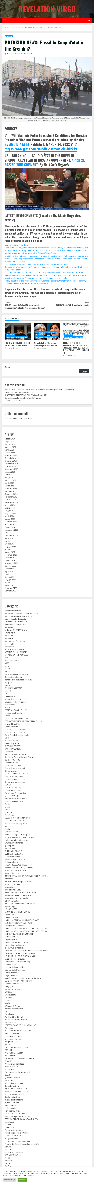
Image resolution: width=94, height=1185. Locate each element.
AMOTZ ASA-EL (19, 144)
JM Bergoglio (10, 906)
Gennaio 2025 (10, 491)
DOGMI (8, 785)
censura (8, 707)
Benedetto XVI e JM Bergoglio (17, 674)
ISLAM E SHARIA (11, 901)
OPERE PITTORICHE (13, 400)
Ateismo (8, 666)
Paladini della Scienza (14, 1008)
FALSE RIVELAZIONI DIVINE (16, 820)
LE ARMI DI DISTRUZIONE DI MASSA (20, 956)
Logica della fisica (12, 972)
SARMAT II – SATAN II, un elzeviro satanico (72, 303)
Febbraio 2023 (11, 555)
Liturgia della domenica (15, 967)
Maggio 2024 (10, 513)
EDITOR (17, 164)
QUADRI (8, 1075)
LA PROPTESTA (11, 936)
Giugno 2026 (10, 444)
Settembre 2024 (11, 502)
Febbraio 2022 (11, 588)
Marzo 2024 (10, 519)
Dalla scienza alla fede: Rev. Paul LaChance (23, 398)
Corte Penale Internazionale (17, 735)
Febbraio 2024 (11, 521)
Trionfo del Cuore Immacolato (17, 1141)
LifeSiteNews (10, 964)
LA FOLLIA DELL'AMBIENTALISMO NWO (22, 920)
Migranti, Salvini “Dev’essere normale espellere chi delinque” (46, 344)
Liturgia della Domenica (15, 970)
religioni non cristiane (14, 1083)
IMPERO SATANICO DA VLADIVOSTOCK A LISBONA (26, 876)
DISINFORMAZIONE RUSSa (16, 773)
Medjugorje (10, 986)
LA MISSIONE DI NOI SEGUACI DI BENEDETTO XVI (26, 928)
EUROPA (8, 812)
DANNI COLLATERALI (14, 749)
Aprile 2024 (9, 516)
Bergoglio (9, 682)
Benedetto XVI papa (13, 677)
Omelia (8, 1000)
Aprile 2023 (9, 549)
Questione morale (12, 1077)
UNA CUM (9, 1149)
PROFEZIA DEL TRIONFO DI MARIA (19, 1058)
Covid (7, 738)
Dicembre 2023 (11, 527)
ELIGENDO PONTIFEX (14, 801)
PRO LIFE (8, 1050)
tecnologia (9, 1122)
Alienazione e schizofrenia (16, 621)
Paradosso (9, 1014)
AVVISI (7, 671)
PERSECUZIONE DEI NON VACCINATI (20, 1025)
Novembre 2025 (11, 463)
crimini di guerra (12, 743)
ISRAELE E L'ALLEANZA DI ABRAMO (20, 903)
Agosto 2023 (10, 538)
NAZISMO (9, 997)
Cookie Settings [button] (9, 1180)
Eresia (7, 804)
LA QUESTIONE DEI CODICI (16, 942)
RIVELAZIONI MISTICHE (15, 1094)
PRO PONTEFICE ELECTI (15, 1053)
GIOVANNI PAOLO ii (13, 831)
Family (7, 829)
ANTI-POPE (9, 644)
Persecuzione (10, 1022)
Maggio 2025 (10, 480)
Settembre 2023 (11, 535)
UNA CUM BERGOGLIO (14, 1152)
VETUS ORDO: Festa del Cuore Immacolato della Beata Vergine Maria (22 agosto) (39, 389)
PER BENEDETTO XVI (14, 1017)
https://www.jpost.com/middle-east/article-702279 (41, 148)
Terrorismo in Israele (14, 1130)
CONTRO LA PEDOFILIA (15, 732)
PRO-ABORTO (11, 1055)
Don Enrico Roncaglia (14, 787)
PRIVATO (8, 1044)
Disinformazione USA (14, 776)
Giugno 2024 (10, 510)
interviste (9, 878)
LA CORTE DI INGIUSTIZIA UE (17, 912)
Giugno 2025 (10, 477)
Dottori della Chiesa (13, 790)
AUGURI (8, 668)
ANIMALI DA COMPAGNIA (16, 630)
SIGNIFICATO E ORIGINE (15, 1113)
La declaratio (10, 914)
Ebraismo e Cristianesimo (15, 793)
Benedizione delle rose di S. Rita (18, 680)
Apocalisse (8, 36)
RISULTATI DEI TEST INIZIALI (17, 1091)
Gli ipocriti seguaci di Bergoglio (18, 834)
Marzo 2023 (10, 552)
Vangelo (8, 1160)
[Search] (89, 20)
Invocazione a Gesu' (13, 890)
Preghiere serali (11, 1042)
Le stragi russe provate (15, 959)
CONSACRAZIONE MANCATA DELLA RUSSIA (23, 721)
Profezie (8, 1061)
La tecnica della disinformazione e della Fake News (26, 950)
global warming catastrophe (17, 840)
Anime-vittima (11, 633)
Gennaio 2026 (10, 458)
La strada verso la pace (14, 945)
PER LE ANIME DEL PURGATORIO (19, 1019)
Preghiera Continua (13, 1036)
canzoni (8, 691)
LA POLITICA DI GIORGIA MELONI (19, 934)
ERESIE (7, 809)
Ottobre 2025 (10, 466)
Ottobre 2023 (10, 532)
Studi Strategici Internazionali (17, 1116)
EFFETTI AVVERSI (12, 796)
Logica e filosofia (12, 975)
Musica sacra (10, 995)
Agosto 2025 (10, 472)
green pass (9, 845)
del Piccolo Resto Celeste (15, 754)
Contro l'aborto (11, 726)
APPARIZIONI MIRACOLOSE (16, 655)
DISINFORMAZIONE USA (15, 779)
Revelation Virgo (47, 9)
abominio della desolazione (16, 619)
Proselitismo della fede (14, 1064)
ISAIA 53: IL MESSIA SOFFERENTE (19, 392)
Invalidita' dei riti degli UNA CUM (18, 881)
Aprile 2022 (9, 582)
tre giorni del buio (12, 1138)
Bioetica (8, 685)
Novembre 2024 (11, 497)
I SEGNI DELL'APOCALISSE (16, 865)
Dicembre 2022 (11, 560)
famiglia (8, 826)
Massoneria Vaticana (14, 983)
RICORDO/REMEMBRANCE (16, 1088)
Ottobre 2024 (10, 499)
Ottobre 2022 (10, 566)
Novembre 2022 (11, 563)
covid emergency (12, 740)
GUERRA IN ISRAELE (13, 851)
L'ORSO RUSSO (11, 909)
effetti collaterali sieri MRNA (17, 798)
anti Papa (9, 635)
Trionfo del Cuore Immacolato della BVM (22, 1144)
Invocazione (10, 887)
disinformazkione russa (15, 782)
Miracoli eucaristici (13, 989)
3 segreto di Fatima (13, 610)
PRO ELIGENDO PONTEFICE (16, 1047)
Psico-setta (9, 1069)
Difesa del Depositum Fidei (16, 765)
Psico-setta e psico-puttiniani (17, 1072)
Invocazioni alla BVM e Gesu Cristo (19, 895)
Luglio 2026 (10, 441)
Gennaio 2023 (10, 557)
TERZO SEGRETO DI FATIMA (17, 1133)
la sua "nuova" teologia (14, 948)
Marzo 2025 (10, 486)
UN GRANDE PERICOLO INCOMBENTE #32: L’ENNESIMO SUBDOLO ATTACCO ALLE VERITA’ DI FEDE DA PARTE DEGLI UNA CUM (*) (76, 331)
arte (6, 657)
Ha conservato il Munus (15, 859)
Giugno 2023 (10, 544)
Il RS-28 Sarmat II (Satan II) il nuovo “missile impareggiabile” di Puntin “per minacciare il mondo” (25, 305)
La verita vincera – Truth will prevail (20, 953)
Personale (9, 1028)
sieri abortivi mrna (12, 1111)
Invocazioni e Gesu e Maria (16, 898)
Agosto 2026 (10, 439)
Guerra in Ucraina (12, 856)
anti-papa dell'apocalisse (15, 641)
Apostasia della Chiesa (14, 649)
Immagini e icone (12, 873)
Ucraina (8, 1147)
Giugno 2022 (10, 577)
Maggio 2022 (10, 579)
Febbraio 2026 (11, 455)
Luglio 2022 (10, 574)
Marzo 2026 (10, 452)
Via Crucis (9, 1166)
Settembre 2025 (11, 469)
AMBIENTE (9, 627)
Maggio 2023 (10, 546)
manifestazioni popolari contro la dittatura (23, 978)
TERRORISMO (10, 1127)
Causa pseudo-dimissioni (15, 702)
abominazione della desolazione (46, 332)
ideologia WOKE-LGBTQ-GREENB (17, 337)
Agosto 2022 (10, 571)
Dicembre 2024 (11, 494)
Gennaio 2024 (10, 524)
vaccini (7, 1158)
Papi (6, 1011)
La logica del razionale (14, 925)
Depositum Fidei (11, 762)
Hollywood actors (12, 862)
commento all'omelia (13, 713)
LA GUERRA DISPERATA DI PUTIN (19, 923)
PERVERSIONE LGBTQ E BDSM (18, 1030)
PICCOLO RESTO (12, 1033)
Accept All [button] (22, 1180)
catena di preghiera (13, 699)
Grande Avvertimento (14, 843)
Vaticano (8, 1163)
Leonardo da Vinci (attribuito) (17, 961)
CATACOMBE (10, 696)
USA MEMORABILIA (13, 1155)
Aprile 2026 (9, 450)
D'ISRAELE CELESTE (13, 746)
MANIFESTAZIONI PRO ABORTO (18, 981)
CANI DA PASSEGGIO (13, 688)
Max (8, 54)
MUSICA (8, 992)
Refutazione (10, 1080)
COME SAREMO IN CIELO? (16, 710)
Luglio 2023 (10, 541)
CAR (6, 693)
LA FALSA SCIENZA (13, 917)
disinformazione (12, 771)
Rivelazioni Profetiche (14, 1100)
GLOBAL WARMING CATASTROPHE (20, 837)
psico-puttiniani (11, 1066)
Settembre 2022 (11, 568)
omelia (7, 1003)
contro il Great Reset (13, 724)
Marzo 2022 (10, 585)
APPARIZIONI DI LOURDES (16, 652)
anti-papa (9, 638)
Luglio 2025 (10, 474)
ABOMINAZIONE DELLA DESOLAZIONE (21, 613)
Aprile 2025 (9, 483)
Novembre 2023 (11, 530)
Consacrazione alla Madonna (17, 718)
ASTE (7, 663)
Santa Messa (10, 1105)
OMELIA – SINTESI (12, 1006)
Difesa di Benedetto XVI (15, 768)
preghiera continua (13, 1039)
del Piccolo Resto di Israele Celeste (19, 757)
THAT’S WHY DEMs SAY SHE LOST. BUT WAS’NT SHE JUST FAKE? (18, 331)
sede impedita (11, 1108)
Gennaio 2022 (10, 591)
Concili (7, 715)
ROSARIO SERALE (12, 1102)
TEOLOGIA (9, 1124)
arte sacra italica (12, 660)
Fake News (9, 815)
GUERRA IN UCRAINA (14, 854)
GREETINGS (10, 848)
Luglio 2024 (10, 508)
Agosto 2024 (10, 505)
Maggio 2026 (10, 447)
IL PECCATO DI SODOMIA (15, 870)
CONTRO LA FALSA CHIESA (16, 729)
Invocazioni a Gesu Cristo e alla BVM (20, 892)
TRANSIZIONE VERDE (14, 1135)
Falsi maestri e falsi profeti (74, 337)
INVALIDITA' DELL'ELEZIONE (17, 884)
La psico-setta (11, 939)
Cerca (7, 367)
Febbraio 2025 (11, 488)
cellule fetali (10, 704)
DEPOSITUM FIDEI (12, 760)
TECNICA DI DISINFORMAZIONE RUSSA (21, 1119)
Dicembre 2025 (11, 461)
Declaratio (9, 751)
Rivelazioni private (12, 1097)
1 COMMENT (30, 164)
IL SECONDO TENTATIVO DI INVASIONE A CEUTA (26, 395)
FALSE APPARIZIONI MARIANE (17, 818)
